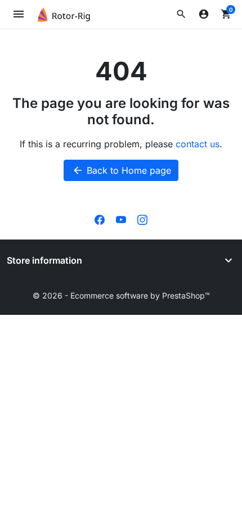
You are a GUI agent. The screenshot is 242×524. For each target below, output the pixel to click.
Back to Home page (121, 170)
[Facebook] (99, 219)
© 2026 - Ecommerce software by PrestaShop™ (121, 295)
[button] (181, 14)
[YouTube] (121, 219)
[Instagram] (142, 219)
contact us (197, 144)
